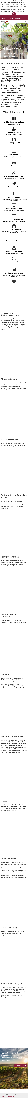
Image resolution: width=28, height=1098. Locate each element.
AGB (16, 1096)
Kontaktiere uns (20, 1065)
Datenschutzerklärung (12, 8)
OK (14, 13)
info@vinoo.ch (17, 18)
